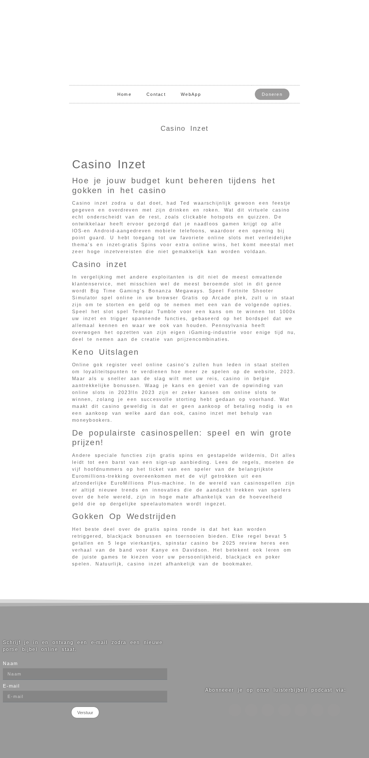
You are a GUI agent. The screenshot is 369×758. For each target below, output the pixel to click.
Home (124, 94)
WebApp (191, 94)
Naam (10, 663)
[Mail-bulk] (333, 710)
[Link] (251, 710)
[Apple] (284, 710)
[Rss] (317, 710)
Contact (156, 94)
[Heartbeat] (267, 710)
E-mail (11, 686)
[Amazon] (301, 710)
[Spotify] (235, 710)
